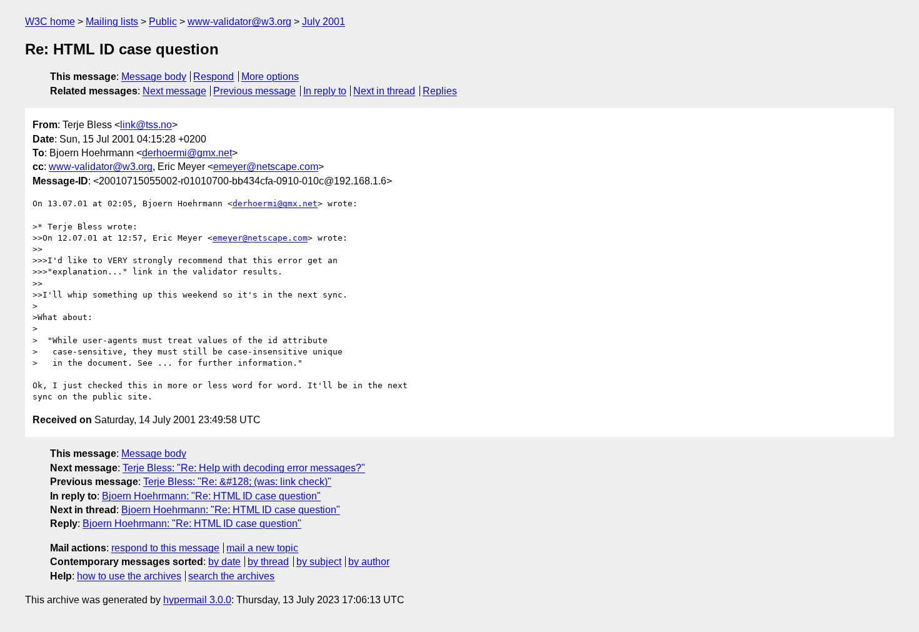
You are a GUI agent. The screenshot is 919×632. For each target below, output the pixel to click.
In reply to (324, 91)
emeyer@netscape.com (265, 166)
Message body (153, 76)
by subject (318, 561)
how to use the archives (129, 576)
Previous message (254, 91)
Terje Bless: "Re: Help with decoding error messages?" (244, 468)
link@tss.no (146, 124)
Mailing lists (112, 21)
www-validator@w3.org (239, 21)
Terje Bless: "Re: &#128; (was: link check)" (237, 481)
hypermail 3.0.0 (197, 599)
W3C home (50, 21)
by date (224, 561)
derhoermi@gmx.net (187, 153)
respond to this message (165, 548)
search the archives (231, 576)
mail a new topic (262, 548)
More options (270, 76)
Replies (440, 91)
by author (368, 561)
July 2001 (323, 21)
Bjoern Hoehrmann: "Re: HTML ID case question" (211, 496)
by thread (268, 561)
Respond (213, 76)
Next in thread (384, 91)
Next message (174, 91)
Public (163, 21)
